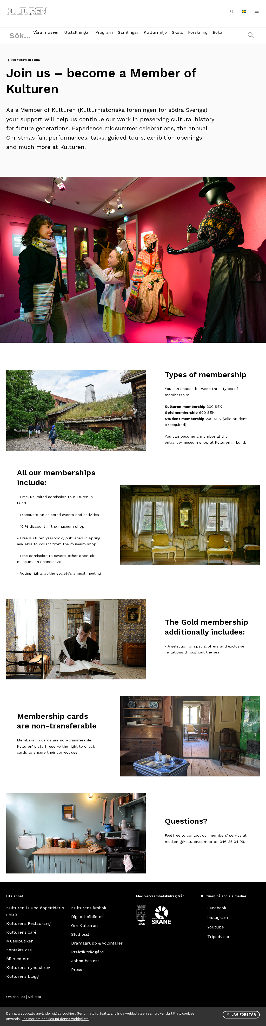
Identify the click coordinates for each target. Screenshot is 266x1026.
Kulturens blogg (22, 976)
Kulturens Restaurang (28, 923)
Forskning (198, 32)
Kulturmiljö (155, 32)
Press (76, 969)
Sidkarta (34, 997)
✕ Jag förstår (241, 1014)
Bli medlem (17, 958)
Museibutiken (20, 941)
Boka (217, 32)
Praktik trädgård (87, 951)
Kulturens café (21, 932)
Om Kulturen (84, 925)
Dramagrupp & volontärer (97, 943)
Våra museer (46, 32)
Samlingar (128, 32)
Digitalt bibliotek (87, 916)
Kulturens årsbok (88, 907)
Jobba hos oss (85, 960)
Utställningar (77, 32)
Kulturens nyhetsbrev (28, 967)
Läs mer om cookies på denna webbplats (55, 1019)
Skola (177, 32)
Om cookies (15, 997)
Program (104, 32)
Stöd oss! (80, 934)
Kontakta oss (19, 949)
